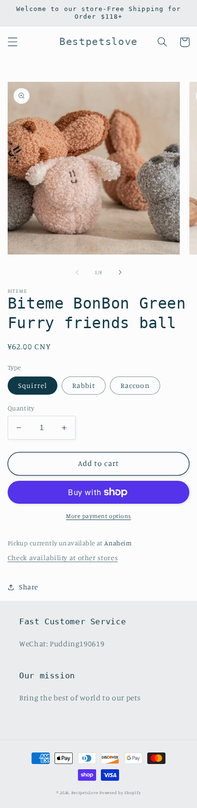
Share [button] (28, 587)
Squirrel (32, 385)
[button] (12, 42)
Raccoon (134, 385)
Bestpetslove (84, 792)
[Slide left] (77, 272)
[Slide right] (120, 272)
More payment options (98, 516)
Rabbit (83, 385)
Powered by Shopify (120, 792)
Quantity (21, 408)
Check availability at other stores (63, 557)
